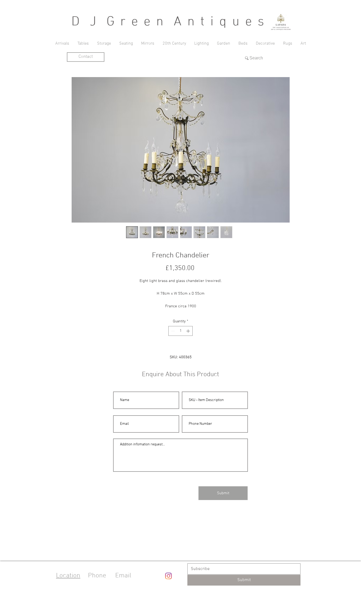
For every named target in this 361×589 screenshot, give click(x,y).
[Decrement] (172, 331)
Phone (97, 576)
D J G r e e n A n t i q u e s (168, 22)
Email (123, 576)
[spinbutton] (180, 331)
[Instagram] (168, 576)
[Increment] (188, 331)
